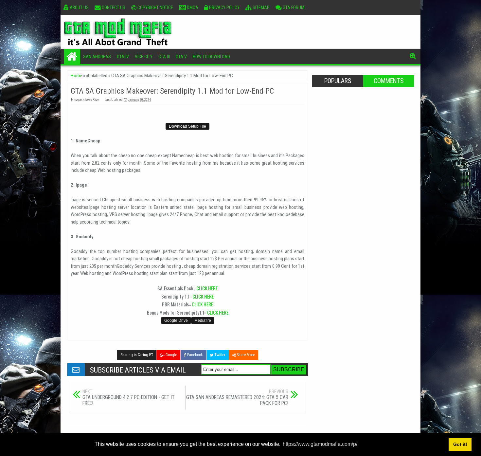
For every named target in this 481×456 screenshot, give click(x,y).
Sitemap (261, 7)
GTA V (181, 56)
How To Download (211, 56)
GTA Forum (293, 7)
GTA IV (123, 56)
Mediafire (202, 320)
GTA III (164, 56)
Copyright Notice (154, 7)
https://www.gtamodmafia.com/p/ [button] (320, 444)
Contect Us (113, 7)
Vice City (143, 56)
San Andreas (97, 56)
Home (72, 56)
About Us (79, 7)
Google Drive (176, 320)
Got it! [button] (460, 444)
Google (171, 355)
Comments (388, 81)
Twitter (219, 355)
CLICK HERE (207, 288)
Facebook (194, 355)
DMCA (192, 7)
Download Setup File (187, 126)
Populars (337, 81)
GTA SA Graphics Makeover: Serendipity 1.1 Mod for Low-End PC (172, 91)
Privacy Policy (224, 7)
